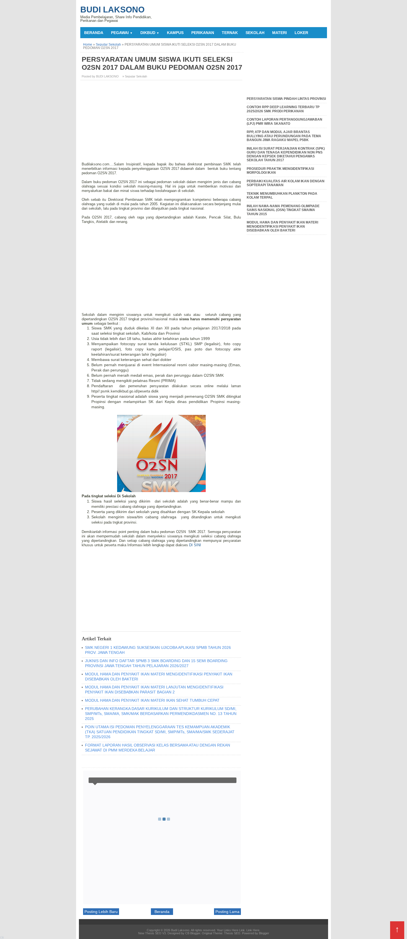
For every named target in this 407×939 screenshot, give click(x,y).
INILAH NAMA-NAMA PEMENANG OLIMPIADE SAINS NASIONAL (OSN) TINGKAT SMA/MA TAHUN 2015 (283, 210)
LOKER (301, 32)
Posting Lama (227, 911)
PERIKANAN (202, 32)
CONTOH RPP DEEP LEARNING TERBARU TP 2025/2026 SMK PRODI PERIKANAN (283, 109)
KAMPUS (175, 32)
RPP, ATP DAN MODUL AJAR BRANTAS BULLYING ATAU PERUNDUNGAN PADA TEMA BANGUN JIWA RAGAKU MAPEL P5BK (284, 136)
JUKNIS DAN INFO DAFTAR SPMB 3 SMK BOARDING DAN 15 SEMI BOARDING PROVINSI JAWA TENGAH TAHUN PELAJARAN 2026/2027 (156, 663)
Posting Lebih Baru (101, 911)
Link (242, 930)
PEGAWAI (122, 32)
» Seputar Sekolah (134, 76)
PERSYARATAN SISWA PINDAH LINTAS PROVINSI (286, 99)
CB (2, 937)
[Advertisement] (162, 123)
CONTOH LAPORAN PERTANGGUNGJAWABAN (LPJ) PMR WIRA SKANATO (284, 121)
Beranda (93, 32)
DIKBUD (149, 32)
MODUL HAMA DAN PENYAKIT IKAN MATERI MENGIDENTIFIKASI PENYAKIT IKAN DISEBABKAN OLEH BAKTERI (282, 226)
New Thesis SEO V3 (152, 933)
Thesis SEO (232, 933)
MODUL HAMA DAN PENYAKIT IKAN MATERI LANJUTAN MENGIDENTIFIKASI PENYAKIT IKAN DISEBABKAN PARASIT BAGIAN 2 (154, 689)
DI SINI (195, 545)
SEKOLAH (255, 32)
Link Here (252, 930)
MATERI (279, 32)
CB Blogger (192, 933)
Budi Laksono (112, 9)
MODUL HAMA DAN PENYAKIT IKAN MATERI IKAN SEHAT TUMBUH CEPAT (152, 700)
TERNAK (230, 32)
